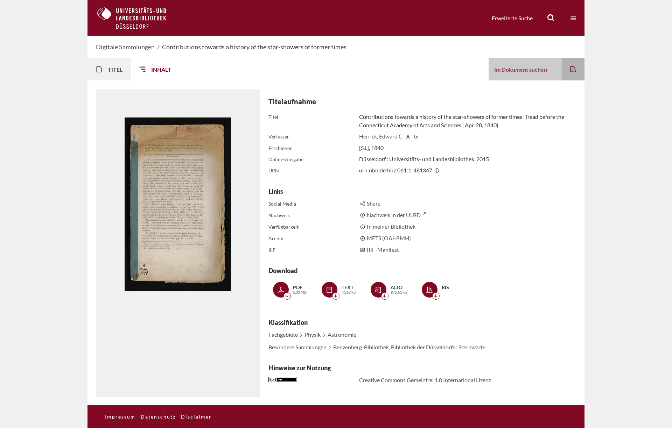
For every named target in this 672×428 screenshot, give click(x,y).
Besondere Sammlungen (297, 347)
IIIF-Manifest (383, 249)
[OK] (551, 18)
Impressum (120, 417)
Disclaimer (196, 417)
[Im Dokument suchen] (573, 69)
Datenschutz (158, 417)
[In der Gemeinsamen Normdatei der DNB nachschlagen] (415, 136)
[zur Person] (408, 136)
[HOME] (137, 18)
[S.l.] (364, 147)
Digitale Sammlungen (125, 47)
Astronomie (342, 334)
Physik (312, 334)
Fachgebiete (283, 334)
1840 (377, 147)
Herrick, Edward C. (381, 136)
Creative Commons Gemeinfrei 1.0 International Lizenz (425, 380)
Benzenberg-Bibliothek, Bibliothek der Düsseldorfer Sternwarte (409, 347)
